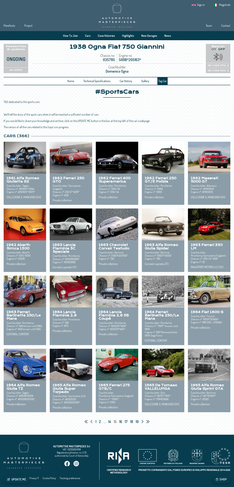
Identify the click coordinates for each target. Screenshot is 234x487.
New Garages (149, 35)
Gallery (145, 81)
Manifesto (9, 25)
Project (28, 25)
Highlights (128, 35)
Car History (126, 81)
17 (126, 421)
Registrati (224, 5)
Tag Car (162, 81)
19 (137, 421)
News (167, 35)
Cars (87, 35)
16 (121, 421)
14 (110, 421)
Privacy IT (34, 478)
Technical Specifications (97, 81)
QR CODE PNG (216, 65)
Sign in (201, 5)
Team (209, 25)
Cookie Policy (49, 478)
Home (70, 81)
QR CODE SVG (217, 70)
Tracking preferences (70, 478)
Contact (225, 25)
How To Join (70, 35)
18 (132, 421)
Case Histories (106, 35)
